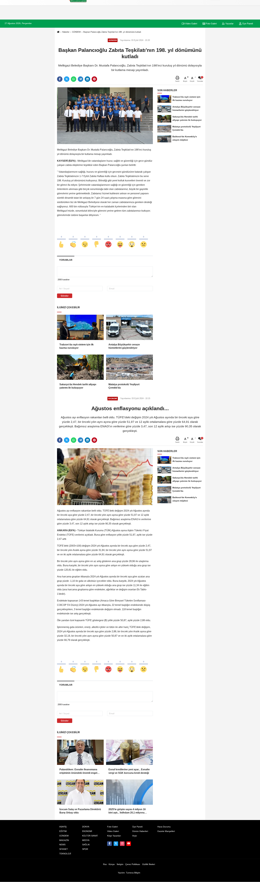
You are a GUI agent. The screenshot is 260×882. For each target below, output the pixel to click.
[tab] (65, 260)
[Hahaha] (120, 239)
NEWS (62, 845)
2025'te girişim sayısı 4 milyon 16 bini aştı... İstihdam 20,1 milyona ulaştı (127, 811)
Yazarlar (229, 23)
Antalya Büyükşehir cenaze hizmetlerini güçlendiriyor (124, 346)
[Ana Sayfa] (58, 32)
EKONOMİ (87, 831)
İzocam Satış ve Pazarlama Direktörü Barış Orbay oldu (80, 811)
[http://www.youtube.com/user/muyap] (128, 843)
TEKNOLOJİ (65, 854)
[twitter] (66, 79)
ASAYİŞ (63, 827)
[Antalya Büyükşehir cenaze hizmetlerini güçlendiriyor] (129, 327)
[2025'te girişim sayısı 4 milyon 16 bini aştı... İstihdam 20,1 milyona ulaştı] (129, 792)
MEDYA (85, 840)
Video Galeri (190, 23)
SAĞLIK (86, 845)
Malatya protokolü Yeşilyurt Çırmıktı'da (123, 386)
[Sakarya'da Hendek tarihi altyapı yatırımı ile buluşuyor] (80, 367)
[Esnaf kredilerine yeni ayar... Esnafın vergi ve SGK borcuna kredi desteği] (129, 752)
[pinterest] (94, 79)
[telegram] (80, 79)
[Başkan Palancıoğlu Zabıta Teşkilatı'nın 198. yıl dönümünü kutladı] (105, 115)
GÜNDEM (76, 32)
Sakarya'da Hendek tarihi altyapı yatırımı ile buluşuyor (77, 386)
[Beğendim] (61, 239)
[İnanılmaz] (131, 239)
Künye (112, 864)
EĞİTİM (63, 831)
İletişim (120, 864)
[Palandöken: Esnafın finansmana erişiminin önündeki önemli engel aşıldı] (80, 752)
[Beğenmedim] (96, 239)
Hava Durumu (164, 827)
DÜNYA (85, 827)
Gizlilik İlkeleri (148, 864)
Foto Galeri (211, 23)
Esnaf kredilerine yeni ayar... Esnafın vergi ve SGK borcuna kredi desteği (129, 771)
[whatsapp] (73, 79)
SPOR (85, 849)
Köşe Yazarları (114, 836)
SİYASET (63, 849)
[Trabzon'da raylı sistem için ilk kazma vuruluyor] (80, 327)
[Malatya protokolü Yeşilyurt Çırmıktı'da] (129, 367)
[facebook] (59, 79)
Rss (105, 864)
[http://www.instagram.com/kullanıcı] (122, 843)
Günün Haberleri (140, 831)
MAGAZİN (64, 840)
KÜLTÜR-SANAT (90, 836)
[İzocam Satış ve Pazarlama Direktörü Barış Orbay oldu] (80, 792)
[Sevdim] (84, 239)
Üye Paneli (247, 23)
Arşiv (134, 836)
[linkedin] (87, 79)
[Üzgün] (143, 239)
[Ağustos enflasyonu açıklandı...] (105, 476)
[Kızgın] (108, 239)
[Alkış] (73, 239)
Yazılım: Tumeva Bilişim (129, 873)
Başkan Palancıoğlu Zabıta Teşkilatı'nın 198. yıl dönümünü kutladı (112, 32)
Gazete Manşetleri (166, 831)
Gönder (64, 296)
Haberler (65, 32)
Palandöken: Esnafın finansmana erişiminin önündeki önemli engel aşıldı (78, 771)
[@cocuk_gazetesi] (116, 843)
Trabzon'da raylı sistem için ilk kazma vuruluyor (76, 346)
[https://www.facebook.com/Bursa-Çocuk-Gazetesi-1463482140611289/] (109, 843)
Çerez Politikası (132, 864)
